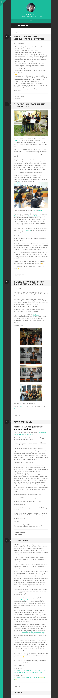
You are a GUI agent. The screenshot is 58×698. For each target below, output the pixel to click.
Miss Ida (16, 216)
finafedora (36, 315)
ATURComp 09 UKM (23, 422)
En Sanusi (37, 216)
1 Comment (18, 98)
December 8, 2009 (20, 532)
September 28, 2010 (20, 274)
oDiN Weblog (31, 14)
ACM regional (24, 600)
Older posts (18, 692)
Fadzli (40, 210)
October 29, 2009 (20, 685)
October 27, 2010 (19, 96)
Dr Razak (30, 216)
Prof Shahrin (27, 230)
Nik (34, 210)
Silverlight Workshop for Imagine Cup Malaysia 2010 (29, 283)
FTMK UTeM (17, 140)
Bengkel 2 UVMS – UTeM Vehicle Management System (30, 38)
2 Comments (18, 275)
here (15, 408)
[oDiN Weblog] (31, 7)
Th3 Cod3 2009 (21, 540)
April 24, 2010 (19, 414)
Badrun (22, 406)
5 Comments (18, 534)
